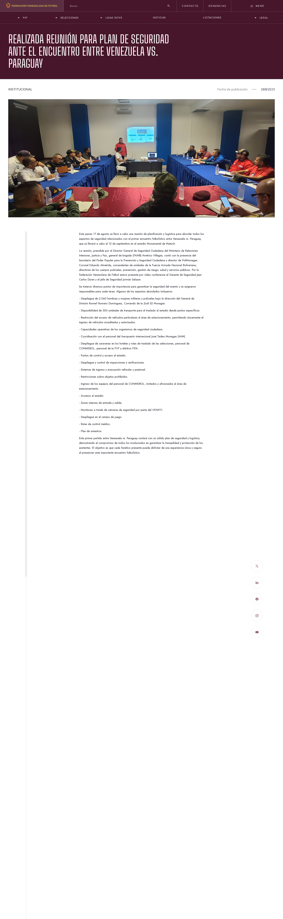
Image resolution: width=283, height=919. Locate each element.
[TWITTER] (257, 566)
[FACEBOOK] (257, 599)
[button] (22, 18)
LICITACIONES (212, 17)
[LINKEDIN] (257, 582)
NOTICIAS (159, 17)
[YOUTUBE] (257, 632)
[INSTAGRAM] (257, 615)
